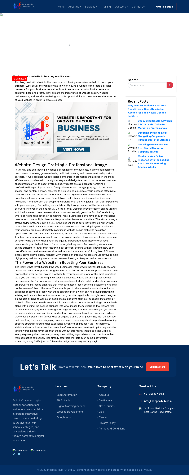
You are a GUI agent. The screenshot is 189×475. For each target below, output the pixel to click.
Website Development (70, 411)
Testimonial (106, 400)
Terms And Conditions (112, 428)
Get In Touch (164, 6)
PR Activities (64, 400)
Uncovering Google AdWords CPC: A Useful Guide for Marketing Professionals (155, 124)
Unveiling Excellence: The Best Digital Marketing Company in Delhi (153, 148)
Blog (101, 411)
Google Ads (64, 417)
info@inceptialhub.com (158, 401)
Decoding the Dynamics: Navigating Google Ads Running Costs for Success (154, 136)
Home (64, 45)
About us (104, 394)
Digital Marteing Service (71, 406)
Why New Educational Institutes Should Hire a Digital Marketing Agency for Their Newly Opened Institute (147, 111)
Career (103, 417)
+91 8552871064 (154, 393)
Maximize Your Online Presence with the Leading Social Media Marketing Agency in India (153, 161)
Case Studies (107, 406)
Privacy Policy (107, 422)
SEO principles (59, 222)
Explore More (157, 366)
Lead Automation (67, 394)
